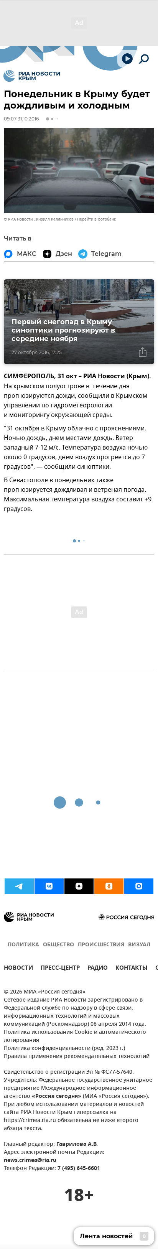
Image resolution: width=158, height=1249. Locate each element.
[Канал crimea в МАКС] (138, 886)
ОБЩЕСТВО (58, 945)
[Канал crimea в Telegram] (19, 886)
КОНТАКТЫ (131, 968)
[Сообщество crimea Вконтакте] (49, 886)
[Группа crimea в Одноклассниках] (108, 886)
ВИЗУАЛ (139, 945)
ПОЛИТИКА (23, 945)
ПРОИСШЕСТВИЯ (101, 945)
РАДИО (97, 968)
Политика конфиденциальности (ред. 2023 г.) (64, 1048)
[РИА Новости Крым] (31, 76)
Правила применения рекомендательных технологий (77, 1056)
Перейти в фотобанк (96, 219)
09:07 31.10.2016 (21, 119)
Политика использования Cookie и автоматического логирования (75, 1036)
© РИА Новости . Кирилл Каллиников (39, 219)
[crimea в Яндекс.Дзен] (79, 886)
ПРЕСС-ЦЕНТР (60, 968)
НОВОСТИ (18, 968)
